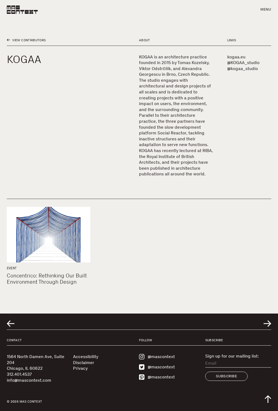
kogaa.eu (236, 56)
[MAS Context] (22, 9)
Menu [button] (265, 9)
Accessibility (85, 356)
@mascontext (161, 356)
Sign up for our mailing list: (232, 356)
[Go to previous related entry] (10, 323)
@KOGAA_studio (243, 62)
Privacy (80, 368)
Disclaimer (83, 362)
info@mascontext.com (29, 380)
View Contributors (28, 40)
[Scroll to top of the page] (268, 399)
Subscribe (226, 376)
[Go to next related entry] (267, 323)
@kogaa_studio (242, 68)
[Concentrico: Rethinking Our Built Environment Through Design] (48, 235)
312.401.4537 (19, 374)
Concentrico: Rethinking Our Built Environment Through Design (47, 278)
